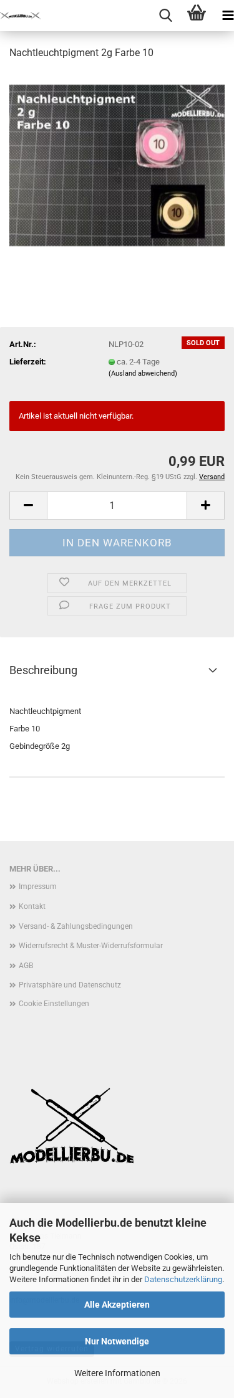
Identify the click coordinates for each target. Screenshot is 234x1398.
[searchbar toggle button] (165, 15)
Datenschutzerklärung (183, 1279)
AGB (26, 965)
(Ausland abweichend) (143, 373)
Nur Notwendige (117, 1341)
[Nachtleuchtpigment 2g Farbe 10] (117, 164)
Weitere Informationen (117, 1373)
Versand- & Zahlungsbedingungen (76, 926)
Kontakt (32, 906)
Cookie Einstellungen (54, 1003)
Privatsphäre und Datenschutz (70, 985)
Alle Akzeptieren (117, 1305)
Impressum (38, 886)
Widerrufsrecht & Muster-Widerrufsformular (91, 945)
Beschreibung (43, 670)
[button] (28, 506)
